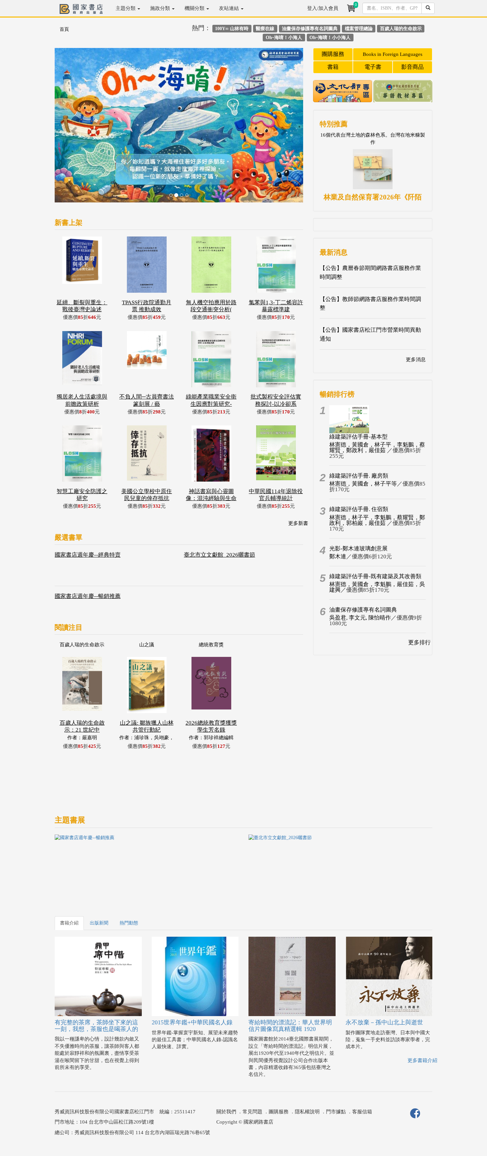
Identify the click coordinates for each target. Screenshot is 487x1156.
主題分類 (126, 8)
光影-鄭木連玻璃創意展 (358, 548)
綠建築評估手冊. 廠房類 (358, 476)
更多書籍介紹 (422, 1060)
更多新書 (298, 523)
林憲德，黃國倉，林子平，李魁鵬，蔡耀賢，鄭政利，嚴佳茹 (377, 447)
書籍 (333, 67)
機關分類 (195, 8)
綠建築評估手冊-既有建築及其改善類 (375, 576)
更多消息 (416, 359)
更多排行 (419, 642)
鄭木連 (337, 556)
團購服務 (333, 54)
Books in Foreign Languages (392, 54)
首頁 (64, 29)
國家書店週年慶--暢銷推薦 (88, 596)
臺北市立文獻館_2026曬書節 (219, 555)
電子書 (372, 67)
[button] (73, 128)
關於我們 (226, 1111)
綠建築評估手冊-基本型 (358, 437)
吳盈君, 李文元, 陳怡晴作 (360, 618)
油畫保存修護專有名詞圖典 (363, 610)
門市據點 (336, 1111)
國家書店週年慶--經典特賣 (88, 555)
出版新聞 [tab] (99, 923)
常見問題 (252, 1111)
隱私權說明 (307, 1111)
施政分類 (160, 8)
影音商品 (412, 67)
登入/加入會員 (322, 8)
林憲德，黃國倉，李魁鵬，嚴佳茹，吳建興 (377, 587)
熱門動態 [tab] (129, 923)
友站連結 (229, 8)
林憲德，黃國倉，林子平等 (363, 484)
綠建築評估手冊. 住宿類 (358, 509)
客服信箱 (362, 1111)
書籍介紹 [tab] (69, 923)
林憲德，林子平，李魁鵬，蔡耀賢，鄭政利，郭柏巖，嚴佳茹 (377, 520)
